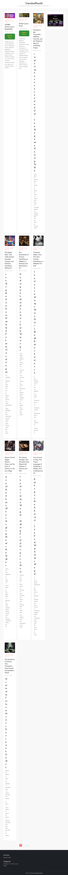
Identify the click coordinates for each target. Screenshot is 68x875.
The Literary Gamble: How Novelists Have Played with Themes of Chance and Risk (24, 464)
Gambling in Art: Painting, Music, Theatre (9, 21)
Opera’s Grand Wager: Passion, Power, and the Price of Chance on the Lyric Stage (10, 464)
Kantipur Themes (38, 873)
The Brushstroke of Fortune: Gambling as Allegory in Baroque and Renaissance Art (24, 260)
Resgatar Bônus (24, 33)
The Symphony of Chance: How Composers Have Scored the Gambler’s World (10, 666)
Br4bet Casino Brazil (24, 24)
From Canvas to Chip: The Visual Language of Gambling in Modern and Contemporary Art (38, 465)
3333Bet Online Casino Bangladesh (9, 26)
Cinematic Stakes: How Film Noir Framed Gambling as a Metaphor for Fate (38, 259)
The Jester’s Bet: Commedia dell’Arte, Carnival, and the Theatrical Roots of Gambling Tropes (37, 39)
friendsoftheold (34, 3)
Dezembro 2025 (7, 857)
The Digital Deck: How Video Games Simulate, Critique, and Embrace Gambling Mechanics (9, 260)
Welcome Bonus (9, 36)
